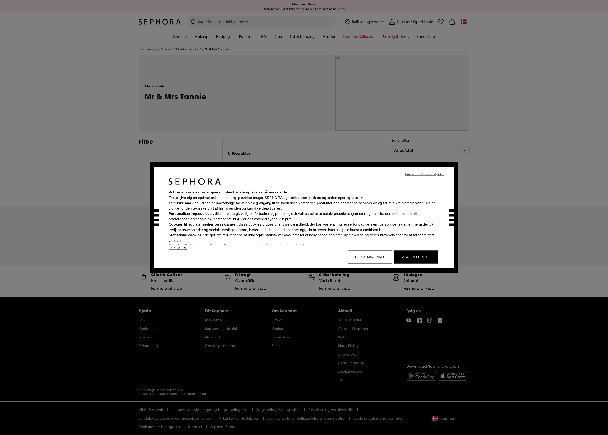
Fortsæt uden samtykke (424, 174)
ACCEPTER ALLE (416, 257)
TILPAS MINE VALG (370, 257)
